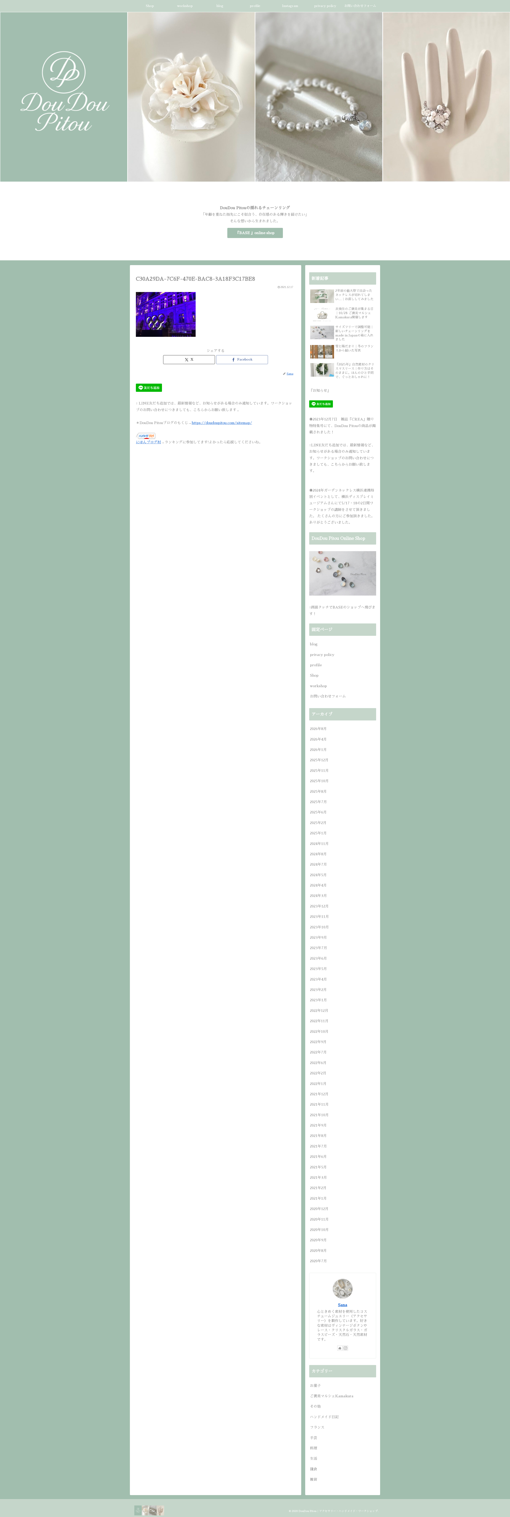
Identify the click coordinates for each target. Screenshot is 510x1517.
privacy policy (322, 655)
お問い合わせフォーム (328, 696)
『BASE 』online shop (255, 233)
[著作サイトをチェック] (339, 1348)
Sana (342, 1305)
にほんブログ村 (148, 442)
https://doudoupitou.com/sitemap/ (222, 423)
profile (316, 665)
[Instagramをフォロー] (345, 1348)
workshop (318, 686)
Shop (314, 675)
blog (314, 644)
